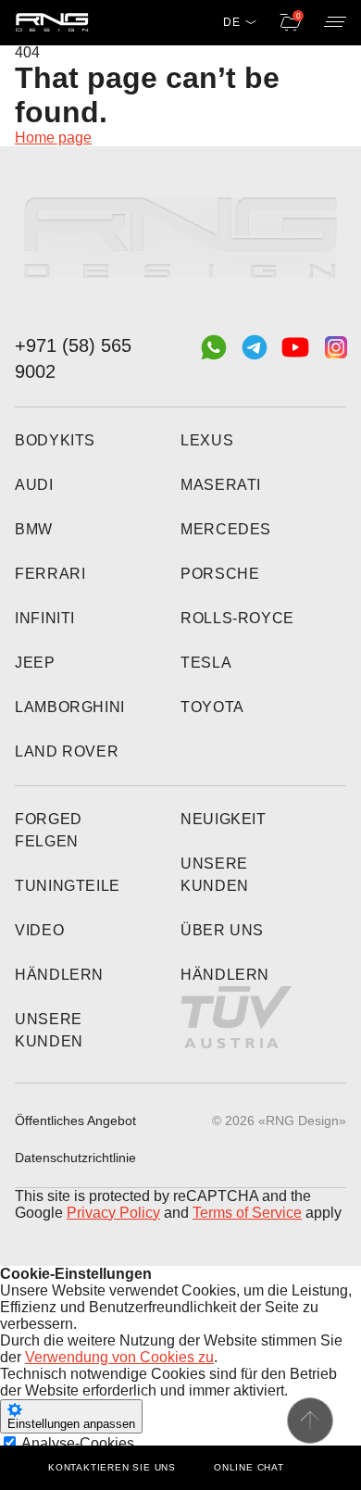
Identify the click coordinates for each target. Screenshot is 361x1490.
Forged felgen (48, 830)
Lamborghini (70, 707)
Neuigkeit (223, 819)
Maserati (220, 485)
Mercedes (225, 529)
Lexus (206, 440)
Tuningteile (67, 886)
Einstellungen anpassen (71, 1424)
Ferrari (50, 574)
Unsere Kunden (49, 1030)
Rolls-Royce (237, 618)
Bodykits (55, 440)
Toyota (212, 707)
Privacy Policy (113, 1213)
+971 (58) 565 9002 (73, 358)
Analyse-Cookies (77, 1443)
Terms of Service (247, 1213)
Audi (34, 485)
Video (39, 930)
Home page (53, 137)
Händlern (59, 975)
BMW (34, 529)
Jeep (35, 662)
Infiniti (45, 618)
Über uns (222, 930)
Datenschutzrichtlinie (75, 1157)
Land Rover (66, 751)
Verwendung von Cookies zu (119, 1357)
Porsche (219, 574)
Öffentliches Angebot (75, 1120)
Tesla (205, 662)
